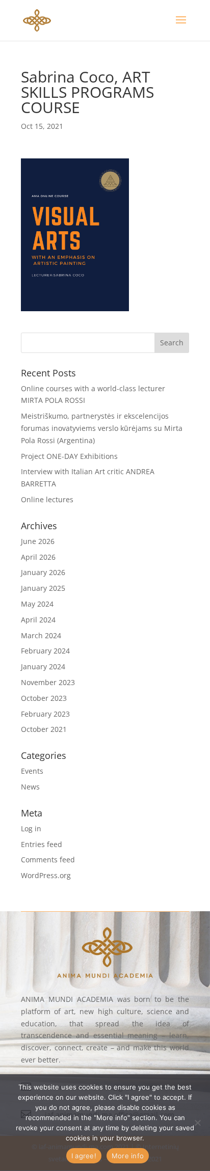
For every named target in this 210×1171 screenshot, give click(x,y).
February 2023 (45, 714)
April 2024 (38, 619)
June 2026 (38, 541)
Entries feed (41, 844)
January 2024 (43, 666)
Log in (31, 828)
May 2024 (37, 604)
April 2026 (38, 557)
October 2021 (44, 729)
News (30, 787)
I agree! (83, 1156)
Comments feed (48, 859)
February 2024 (45, 651)
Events (32, 771)
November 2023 (48, 682)
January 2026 (43, 572)
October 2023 (44, 698)
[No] (197, 1123)
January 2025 (43, 588)
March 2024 (41, 635)
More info (128, 1156)
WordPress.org (46, 875)
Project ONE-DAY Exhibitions (69, 456)
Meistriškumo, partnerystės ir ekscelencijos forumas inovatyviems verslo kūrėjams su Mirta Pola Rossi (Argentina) (101, 428)
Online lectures (47, 499)
